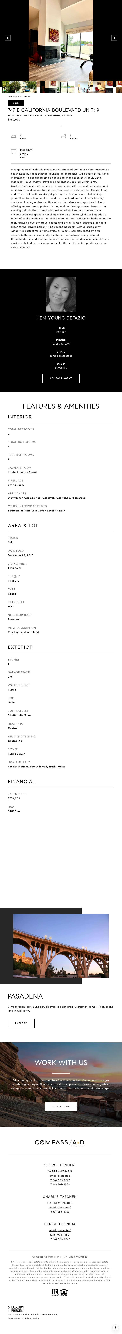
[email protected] (59, 1230)
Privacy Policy (32, 1318)
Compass (78, 1262)
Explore (21, 1023)
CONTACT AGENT (61, 378)
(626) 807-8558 (60, 1184)
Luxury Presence (49, 1314)
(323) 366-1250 (60, 1212)
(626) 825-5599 (61, 343)
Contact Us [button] (61, 1106)
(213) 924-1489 (59, 1234)
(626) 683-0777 (60, 1180)
